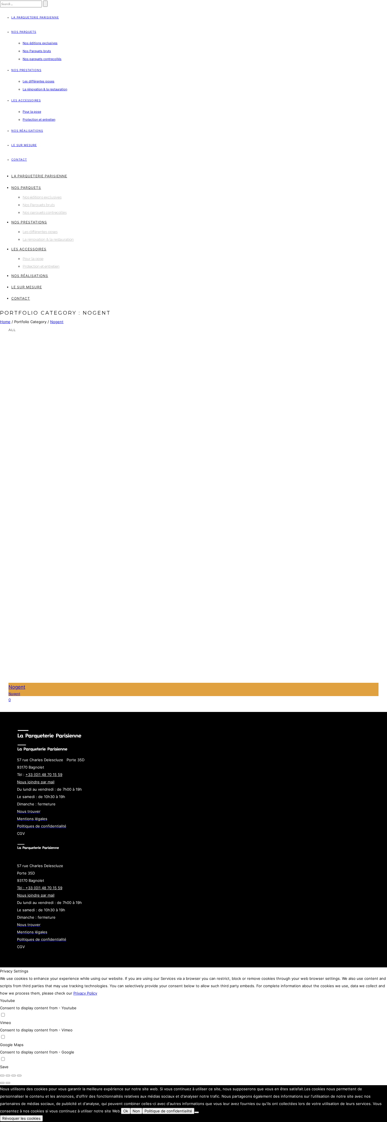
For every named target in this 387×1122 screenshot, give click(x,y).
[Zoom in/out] (19, 1075)
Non (136, 1111)
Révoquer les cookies (21, 1118)
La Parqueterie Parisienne (35, 17)
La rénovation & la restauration (45, 89)
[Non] (196, 1112)
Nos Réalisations (27, 130)
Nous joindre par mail (35, 782)
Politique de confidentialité (168, 1111)
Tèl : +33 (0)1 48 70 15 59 (39, 888)
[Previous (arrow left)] (2, 1083)
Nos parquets (23, 31)
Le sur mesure (24, 145)
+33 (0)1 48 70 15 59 (43, 774)
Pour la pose (32, 112)
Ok (125, 1111)
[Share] (8, 1075)
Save (4, 1067)
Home (5, 321)
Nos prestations (26, 70)
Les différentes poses (38, 81)
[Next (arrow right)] (8, 1083)
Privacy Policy (85, 993)
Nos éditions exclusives (40, 43)
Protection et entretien (39, 119)
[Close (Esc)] (2, 1075)
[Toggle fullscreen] (13, 1075)
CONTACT (19, 159)
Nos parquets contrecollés (42, 59)
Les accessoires (26, 100)
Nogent (56, 321)
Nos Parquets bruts (37, 51)
